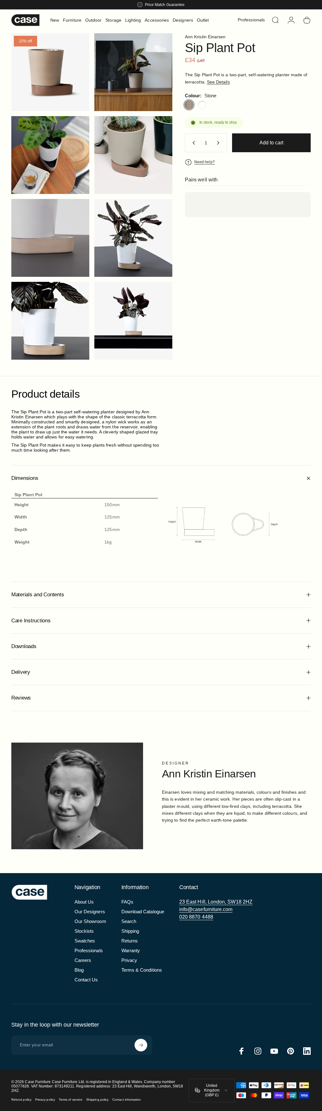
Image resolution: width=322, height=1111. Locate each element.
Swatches (85, 940)
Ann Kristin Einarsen (205, 36)
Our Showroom (90, 921)
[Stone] (189, 105)
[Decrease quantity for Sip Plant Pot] (192, 143)
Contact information (126, 1099)
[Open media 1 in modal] (50, 72)
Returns (129, 940)
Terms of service (70, 1099)
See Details (218, 81)
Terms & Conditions (141, 970)
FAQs (127, 901)
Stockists (84, 931)
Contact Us (86, 979)
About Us (84, 901)
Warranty (130, 950)
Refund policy (21, 1099)
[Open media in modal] (133, 72)
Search (128, 921)
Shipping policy (97, 1099)
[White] (202, 105)
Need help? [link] (204, 162)
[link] (216, 902)
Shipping (130, 931)
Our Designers (90, 911)
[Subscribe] (141, 1045)
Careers (83, 960)
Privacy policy (45, 1099)
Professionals (89, 950)
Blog (79, 970)
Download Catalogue (142, 911)
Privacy (129, 960)
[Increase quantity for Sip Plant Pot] (219, 143)
